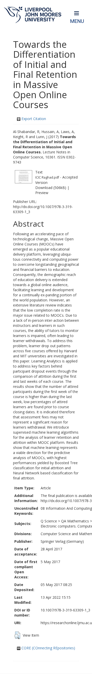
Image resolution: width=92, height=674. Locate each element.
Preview (41, 192)
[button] (17, 635)
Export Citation (33, 118)
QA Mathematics (75, 521)
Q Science (49, 521)
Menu (77, 21)
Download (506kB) (50, 187)
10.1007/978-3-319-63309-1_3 (65, 610)
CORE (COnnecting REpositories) (47, 648)
